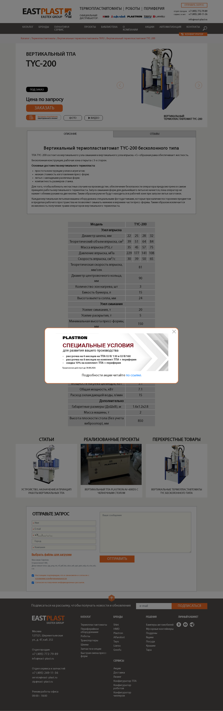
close (174, 331)
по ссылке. (134, 375)
